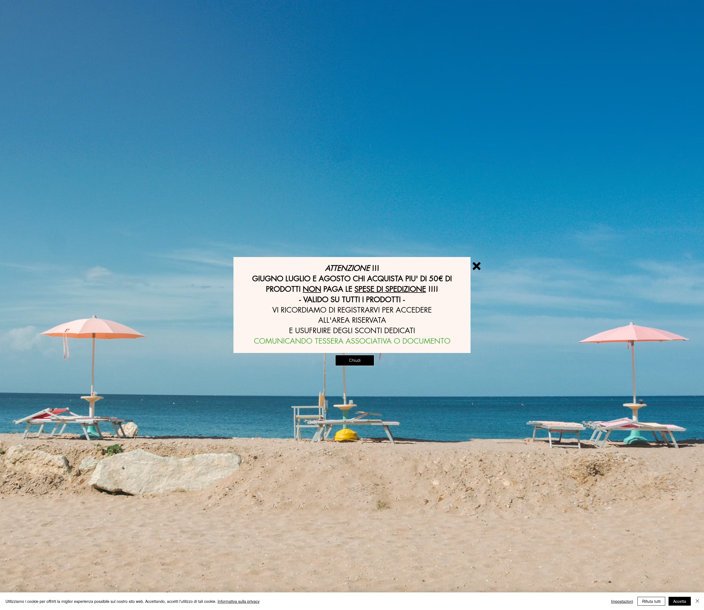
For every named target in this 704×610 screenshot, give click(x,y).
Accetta (679, 601)
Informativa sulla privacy (239, 601)
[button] (476, 266)
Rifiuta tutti (651, 601)
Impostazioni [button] (622, 601)
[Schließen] (697, 601)
